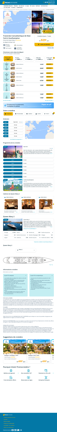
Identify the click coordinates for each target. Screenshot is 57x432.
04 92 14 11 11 (50, 2)
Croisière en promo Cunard (32, 9)
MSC (28, 6)
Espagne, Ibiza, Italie (33, 355)
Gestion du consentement (9, 427)
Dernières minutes (8, 6)
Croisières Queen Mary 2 (41, 9)
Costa (33, 6)
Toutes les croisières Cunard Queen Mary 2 (43, 241)
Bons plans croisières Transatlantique (22, 9)
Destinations (44, 6)
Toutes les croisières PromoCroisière (9, 9)
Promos (16, 6)
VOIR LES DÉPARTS (45, 44)
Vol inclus (21, 6)
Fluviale (13, 7)
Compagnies (20, 7)
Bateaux (38, 6)
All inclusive (7, 7)
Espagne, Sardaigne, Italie (11, 355)
